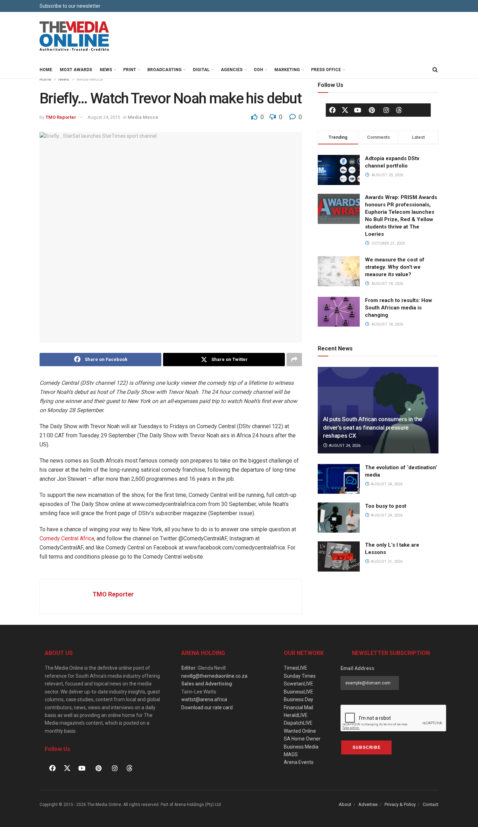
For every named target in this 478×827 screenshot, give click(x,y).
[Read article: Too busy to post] (339, 518)
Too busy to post (385, 506)
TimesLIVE (295, 668)
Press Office (326, 69)
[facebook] (332, 110)
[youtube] (358, 110)
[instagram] (386, 110)
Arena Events (299, 762)
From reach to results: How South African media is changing (398, 307)
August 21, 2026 (386, 561)
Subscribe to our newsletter (70, 6)
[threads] (399, 109)
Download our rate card (207, 707)
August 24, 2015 (103, 117)
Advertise (368, 804)
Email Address (357, 668)
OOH (258, 69)
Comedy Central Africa (67, 538)
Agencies (231, 69)
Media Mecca (90, 79)
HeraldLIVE (296, 715)
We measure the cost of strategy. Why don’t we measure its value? (394, 267)
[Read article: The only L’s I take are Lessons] (339, 556)
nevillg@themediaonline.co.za (214, 676)
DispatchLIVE (298, 723)
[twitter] (345, 109)
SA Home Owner (302, 738)
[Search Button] (434, 69)
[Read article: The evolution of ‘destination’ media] (339, 479)
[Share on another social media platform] (294, 359)
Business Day (298, 699)
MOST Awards (76, 69)
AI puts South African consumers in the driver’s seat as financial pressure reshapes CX (372, 427)
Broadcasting (164, 69)
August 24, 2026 (344, 445)
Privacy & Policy (400, 804)
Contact (430, 804)
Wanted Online (300, 731)
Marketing (287, 69)
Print (129, 69)
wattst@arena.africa (204, 699)
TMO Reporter (60, 117)
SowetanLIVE (298, 683)
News (106, 69)
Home (46, 69)
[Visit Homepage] (75, 36)
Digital (201, 69)
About (345, 804)
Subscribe (366, 747)
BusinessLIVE (298, 692)
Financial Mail (298, 707)
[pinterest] (372, 110)
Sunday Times (300, 676)
